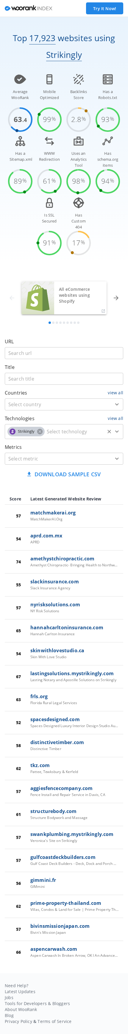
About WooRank (21, 1009)
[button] (26, 431)
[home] (28, 8)
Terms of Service (54, 1021)
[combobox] (64, 404)
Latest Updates (20, 991)
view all (115, 392)
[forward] (116, 298)
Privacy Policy (18, 1021)
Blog (9, 1015)
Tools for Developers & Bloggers (37, 1003)
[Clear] (109, 431)
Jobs (9, 997)
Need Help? (16, 985)
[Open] (117, 404)
